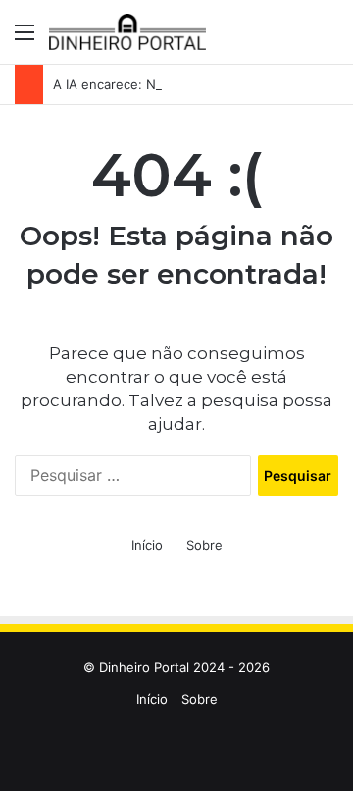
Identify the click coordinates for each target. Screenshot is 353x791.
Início (147, 545)
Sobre (204, 545)
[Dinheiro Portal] (127, 32)
